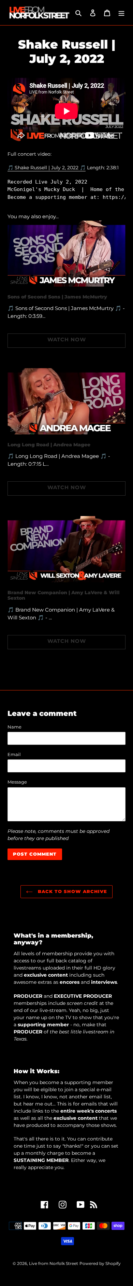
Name (14, 727)
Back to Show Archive (71, 891)
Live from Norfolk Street (53, 1263)
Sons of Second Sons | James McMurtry (57, 297)
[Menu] (121, 12)
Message (17, 782)
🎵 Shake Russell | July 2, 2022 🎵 (47, 168)
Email (14, 754)
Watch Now (66, 339)
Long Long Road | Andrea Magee (49, 445)
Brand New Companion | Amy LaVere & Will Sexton (64, 595)
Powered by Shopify (100, 1263)
